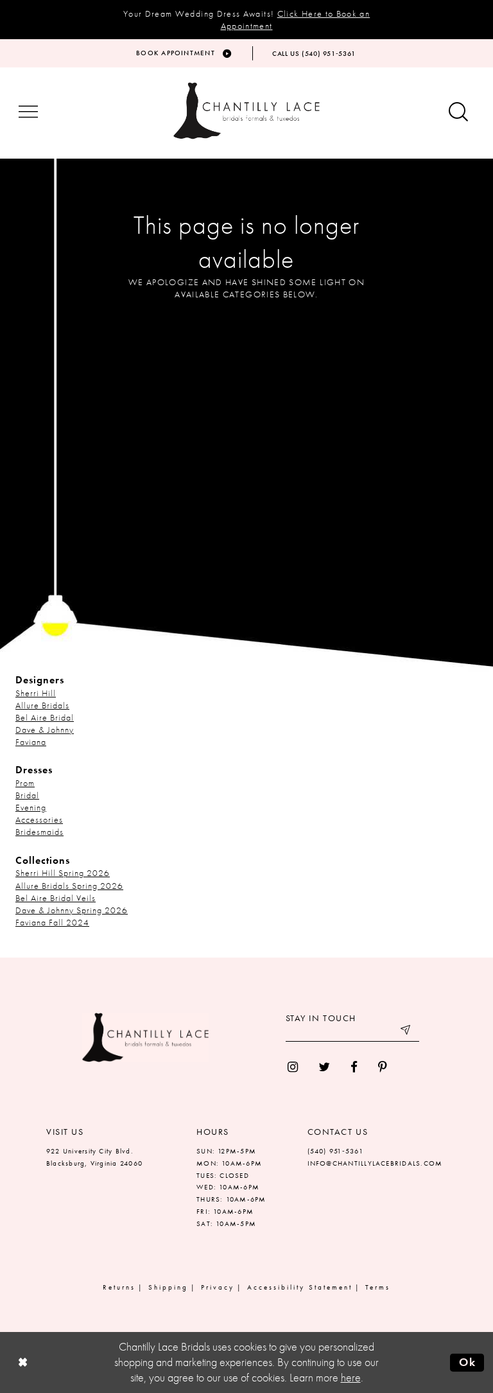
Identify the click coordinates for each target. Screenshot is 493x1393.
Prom (25, 783)
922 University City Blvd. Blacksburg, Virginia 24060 (94, 1157)
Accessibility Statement (299, 1287)
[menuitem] (292, 1067)
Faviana (30, 742)
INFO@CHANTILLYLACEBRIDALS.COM (375, 1163)
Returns (119, 1287)
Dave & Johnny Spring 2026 (71, 910)
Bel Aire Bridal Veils (55, 898)
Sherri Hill (35, 693)
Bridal (27, 795)
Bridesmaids (39, 831)
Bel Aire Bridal (44, 717)
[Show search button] (458, 112)
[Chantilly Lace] (246, 110)
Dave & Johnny (44, 729)
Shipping (168, 1287)
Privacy (217, 1287)
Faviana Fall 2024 (52, 922)
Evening (30, 807)
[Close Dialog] (22, 1362)
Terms (377, 1287)
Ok (467, 1362)
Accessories (39, 819)
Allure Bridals (42, 705)
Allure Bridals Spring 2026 (69, 885)
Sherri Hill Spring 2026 (62, 873)
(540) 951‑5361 (335, 1150)
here (351, 1378)
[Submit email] (406, 1032)
